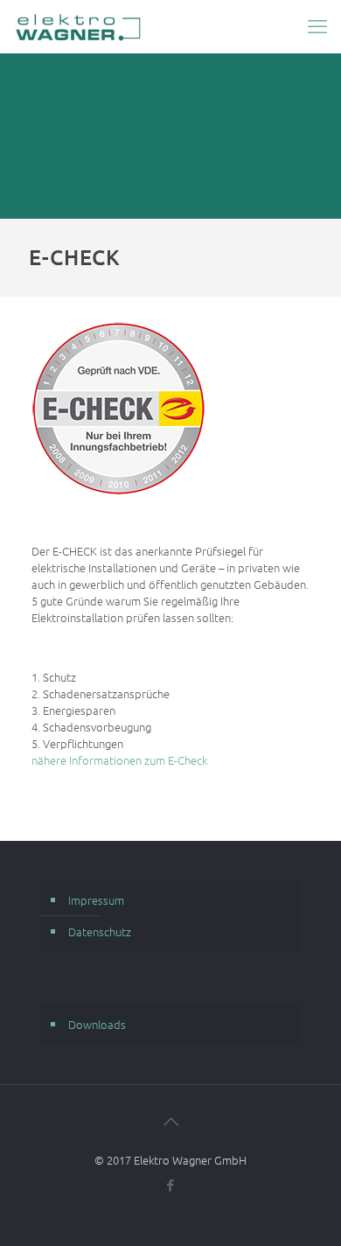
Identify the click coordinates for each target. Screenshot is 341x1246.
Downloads (97, 1024)
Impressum (96, 900)
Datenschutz (99, 931)
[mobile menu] (317, 26)
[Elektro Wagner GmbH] (78, 26)
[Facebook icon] (170, 1185)
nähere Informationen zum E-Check (119, 760)
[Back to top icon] (170, 1120)
